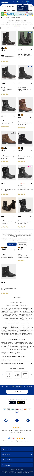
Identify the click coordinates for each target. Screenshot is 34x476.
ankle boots (30, 318)
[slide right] (32, 375)
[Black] (19, 114)
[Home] (1, 18)
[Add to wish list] (14, 50)
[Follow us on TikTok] (28, 420)
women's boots (13, 343)
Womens (7, 17)
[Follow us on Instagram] (17, 420)
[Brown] (5, 48)
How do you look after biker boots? (12, 363)
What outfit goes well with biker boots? (13, 356)
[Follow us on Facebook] (6, 420)
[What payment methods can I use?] (17, 410)
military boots (10, 320)
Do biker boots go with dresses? (11, 360)
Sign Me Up (17, 392)
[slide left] (2, 375)
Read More (17, 26)
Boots (13, 17)
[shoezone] (4, 2)
